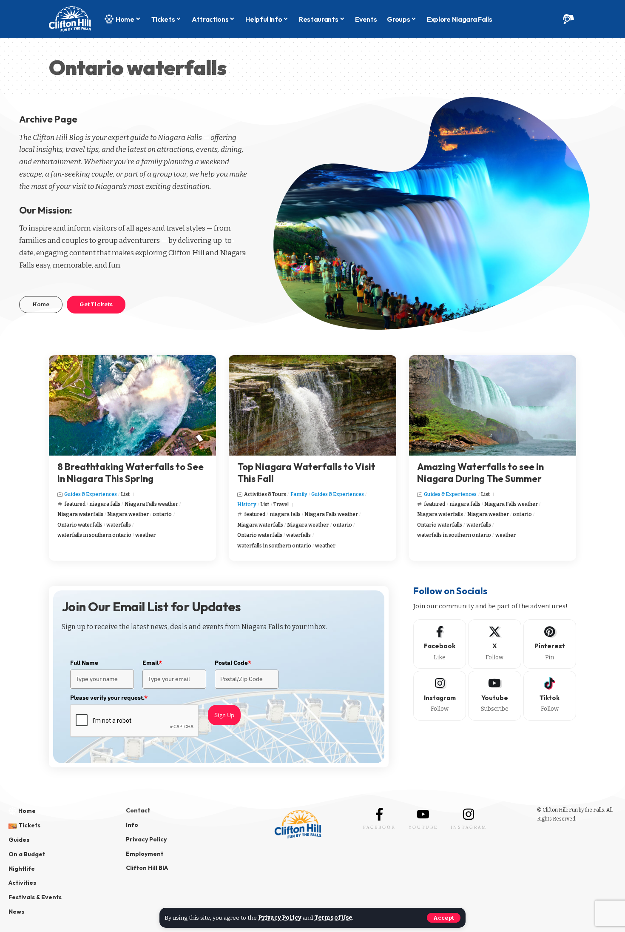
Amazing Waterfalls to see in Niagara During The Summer (480, 473)
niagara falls (104, 504)
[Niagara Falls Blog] (70, 19)
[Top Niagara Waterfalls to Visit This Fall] (312, 405)
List (125, 494)
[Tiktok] (549, 695)
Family (298, 494)
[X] (494, 644)
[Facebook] (439, 644)
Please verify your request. (109, 697)
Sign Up (224, 715)
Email (152, 663)
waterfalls (118, 525)
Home (40, 304)
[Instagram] (439, 695)
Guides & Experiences (90, 494)
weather (145, 535)
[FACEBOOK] (379, 814)
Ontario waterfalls (79, 525)
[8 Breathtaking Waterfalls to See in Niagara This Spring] (132, 405)
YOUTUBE (423, 827)
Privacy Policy (279, 917)
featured (74, 504)
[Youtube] (494, 695)
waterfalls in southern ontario (94, 535)
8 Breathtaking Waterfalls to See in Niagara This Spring (130, 473)
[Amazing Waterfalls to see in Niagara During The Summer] (492, 405)
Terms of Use (333, 917)
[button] (443, 918)
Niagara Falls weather (151, 504)
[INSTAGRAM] (468, 814)
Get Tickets (96, 304)
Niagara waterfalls (80, 514)
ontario (162, 514)
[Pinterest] (549, 644)
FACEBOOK (379, 827)
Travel (281, 504)
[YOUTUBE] (423, 814)
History (246, 504)
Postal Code (233, 663)
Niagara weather (128, 514)
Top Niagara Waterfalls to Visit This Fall (306, 473)
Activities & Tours (265, 494)
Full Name (84, 663)
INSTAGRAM (469, 827)
